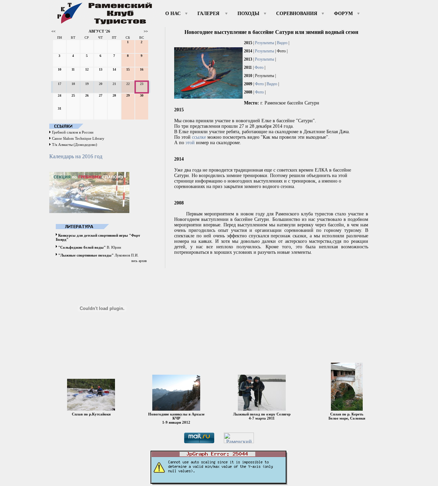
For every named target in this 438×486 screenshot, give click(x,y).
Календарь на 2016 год (75, 156)
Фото (259, 67)
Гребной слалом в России (72, 132)
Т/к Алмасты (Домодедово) (74, 144)
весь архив (139, 261)
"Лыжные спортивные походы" (86, 255)
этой (190, 142)
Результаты (264, 42)
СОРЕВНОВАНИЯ (296, 13)
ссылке (199, 137)
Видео (282, 42)
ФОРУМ (343, 13)
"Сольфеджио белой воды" (82, 247)
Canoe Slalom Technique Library (78, 138)
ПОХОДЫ (248, 13)
